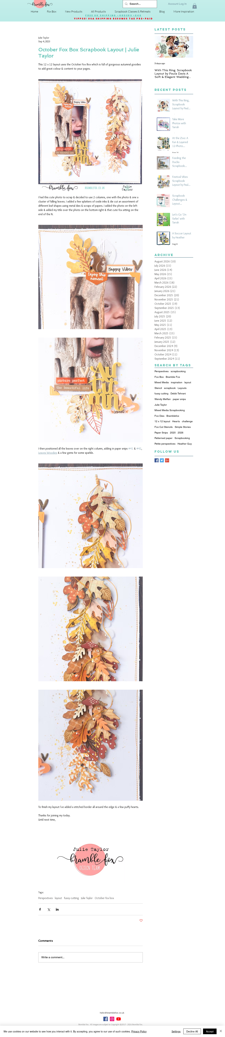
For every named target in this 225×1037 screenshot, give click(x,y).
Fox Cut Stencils (164, 427)
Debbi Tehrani (178, 393)
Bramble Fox (173, 377)
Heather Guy (185, 443)
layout (58, 898)
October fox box (104, 898)
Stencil (158, 388)
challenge (187, 421)
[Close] (221, 1031)
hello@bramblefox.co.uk (112, 1012)
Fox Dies (159, 415)
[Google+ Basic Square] (167, 460)
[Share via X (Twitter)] (48, 909)
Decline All (192, 1031)
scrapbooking (178, 371)
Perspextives (45, 898)
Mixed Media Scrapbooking (170, 410)
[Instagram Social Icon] (112, 1019)
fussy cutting (71, 898)
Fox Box (159, 377)
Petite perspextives (165, 443)
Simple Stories (183, 427)
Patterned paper (163, 438)
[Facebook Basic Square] (157, 460)
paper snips (179, 399)
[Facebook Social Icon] (105, 1019)
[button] (194, 6)
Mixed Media (162, 382)
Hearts (176, 421)
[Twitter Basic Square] (162, 460)
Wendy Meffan (163, 399)
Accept (210, 1031)
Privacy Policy (139, 1031)
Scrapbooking (182, 438)
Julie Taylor (87, 898)
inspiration (176, 382)
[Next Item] (187, 47)
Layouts (182, 388)
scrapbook (170, 388)
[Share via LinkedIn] (57, 909)
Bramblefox (172, 415)
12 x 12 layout (162, 421)
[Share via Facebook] (40, 909)
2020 (173, 432)
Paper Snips (161, 432)
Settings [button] (176, 1031)
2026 (180, 432)
